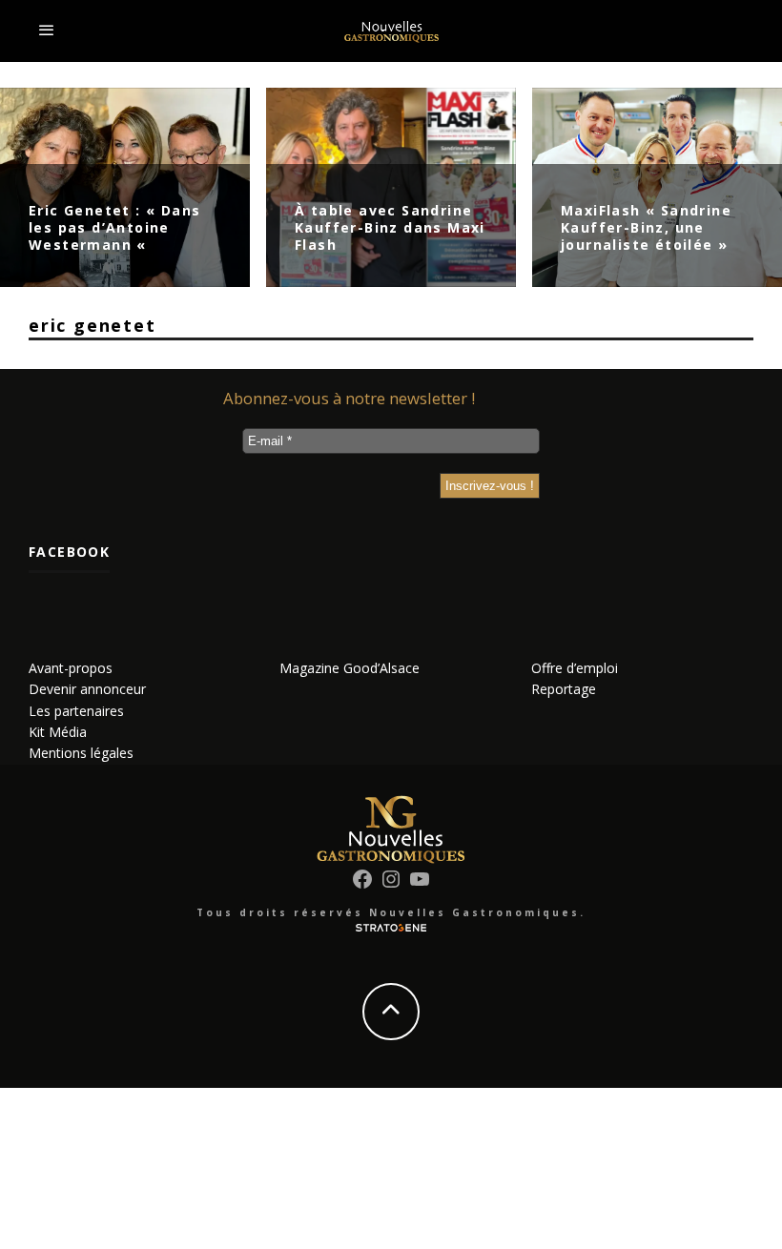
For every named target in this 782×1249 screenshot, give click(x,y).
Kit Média (58, 732)
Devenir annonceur (87, 689)
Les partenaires (76, 711)
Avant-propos (71, 668)
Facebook (69, 552)
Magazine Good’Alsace (349, 668)
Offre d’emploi (574, 668)
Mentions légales (81, 753)
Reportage (563, 689)
